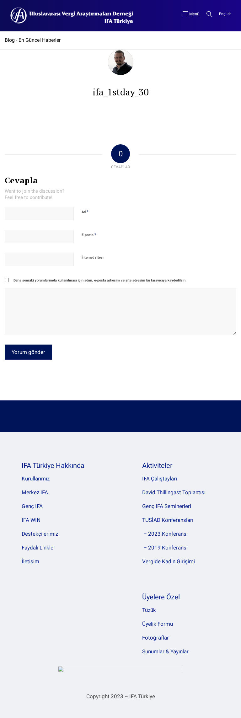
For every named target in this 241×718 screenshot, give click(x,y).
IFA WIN (31, 520)
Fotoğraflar (155, 638)
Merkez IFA (35, 492)
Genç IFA (32, 506)
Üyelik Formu (157, 624)
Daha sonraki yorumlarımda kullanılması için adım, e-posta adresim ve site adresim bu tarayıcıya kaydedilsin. (99, 280)
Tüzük (149, 610)
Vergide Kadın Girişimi (168, 561)
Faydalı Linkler (38, 547)
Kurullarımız (36, 478)
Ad (85, 211)
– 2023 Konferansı (165, 534)
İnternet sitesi (93, 257)
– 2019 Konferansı (165, 547)
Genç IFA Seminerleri (166, 506)
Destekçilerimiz (40, 534)
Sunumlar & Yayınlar (165, 651)
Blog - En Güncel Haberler (33, 40)
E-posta (89, 234)
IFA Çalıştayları (159, 478)
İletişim (30, 561)
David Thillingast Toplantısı (174, 492)
